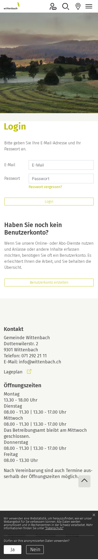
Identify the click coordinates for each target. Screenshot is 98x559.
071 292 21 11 (34, 356)
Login (49, 201)
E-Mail (9, 164)
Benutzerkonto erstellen (49, 282)
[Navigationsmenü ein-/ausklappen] (88, 6)
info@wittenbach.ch (40, 362)
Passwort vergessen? (45, 187)
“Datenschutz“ (54, 528)
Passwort (12, 178)
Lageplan (17, 372)
